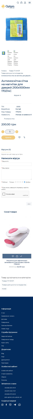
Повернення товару (7, 339)
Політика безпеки (6, 325)
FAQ (2, 346)
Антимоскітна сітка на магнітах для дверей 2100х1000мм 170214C (16, 76)
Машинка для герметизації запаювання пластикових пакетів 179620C (16, 262)
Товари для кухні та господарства (12, 73)
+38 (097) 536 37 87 (10, 391)
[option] (16, 28)
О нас (3, 313)
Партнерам (4, 363)
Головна (3, 71)
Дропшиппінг (5, 360)
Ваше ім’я (5, 161)
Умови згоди (5, 328)
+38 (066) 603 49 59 (10, 388)
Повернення (5, 322)
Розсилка (4, 380)
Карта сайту (5, 342)
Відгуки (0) (6, 150)
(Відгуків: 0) (17, 95)
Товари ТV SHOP (14, 71)
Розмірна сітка (9, 119)
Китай (18, 109)
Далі (29, 204)
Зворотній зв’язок (6, 336)
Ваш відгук (5, 168)
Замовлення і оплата (7, 316)
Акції (2, 356)
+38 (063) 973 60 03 (10, 394)
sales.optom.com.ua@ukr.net (13, 397)
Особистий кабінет (7, 370)
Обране (3, 377)
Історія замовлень (6, 374)
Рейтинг (5, 182)
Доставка (4, 319)
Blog (2, 353)
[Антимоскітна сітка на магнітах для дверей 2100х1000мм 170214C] (16, 28)
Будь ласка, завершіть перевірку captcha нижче (14, 188)
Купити (8, 137)
